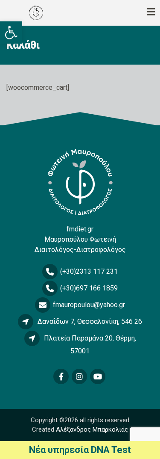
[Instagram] (80, 377)
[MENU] (136, 12)
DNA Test (111, 449)
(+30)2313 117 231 (89, 271)
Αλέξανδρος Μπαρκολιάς (92, 429)
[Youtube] (98, 377)
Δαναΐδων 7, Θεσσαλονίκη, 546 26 (90, 321)
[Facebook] (61, 377)
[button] (11, 32)
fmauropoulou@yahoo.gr (89, 305)
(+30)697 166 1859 (89, 288)
